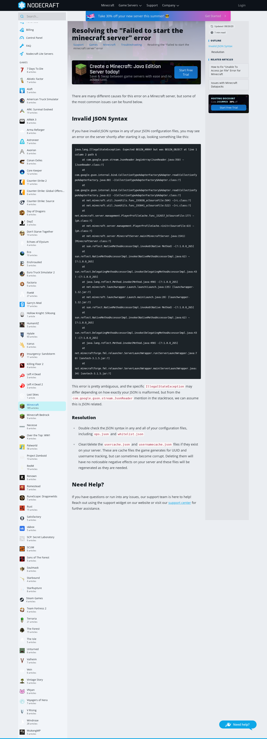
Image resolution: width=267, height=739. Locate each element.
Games (93, 44)
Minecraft (107, 5)
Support (152, 5)
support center (179, 502)
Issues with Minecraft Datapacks (224, 84)
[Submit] (22, 16)
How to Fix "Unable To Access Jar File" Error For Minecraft (226, 70)
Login (242, 5)
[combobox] (42, 16)
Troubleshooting (131, 44)
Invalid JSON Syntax (220, 46)
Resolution (217, 52)
